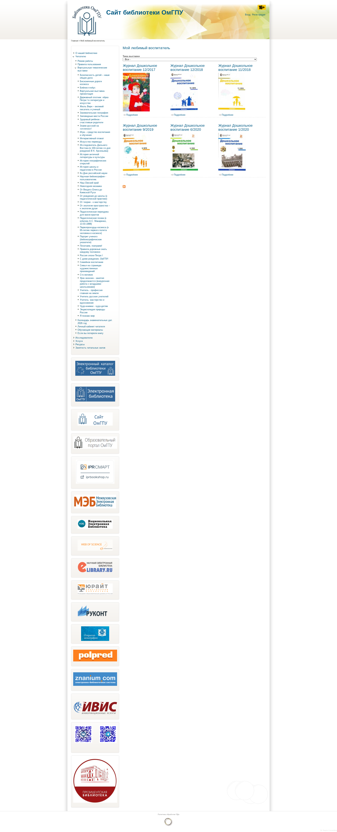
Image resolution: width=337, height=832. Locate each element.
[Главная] (87, 37)
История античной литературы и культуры (92, 156)
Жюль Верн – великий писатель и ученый (92, 108)
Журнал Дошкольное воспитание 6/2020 (187, 127)
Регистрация (258, 14)
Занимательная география (94, 112)
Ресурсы (80, 344)
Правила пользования (89, 64)
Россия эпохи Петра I (91, 255)
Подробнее (132, 115)
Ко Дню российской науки (93, 173)
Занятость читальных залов (90, 347)
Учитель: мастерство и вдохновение (92, 301)
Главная (74, 41)
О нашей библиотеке (86, 53)
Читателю (80, 56)
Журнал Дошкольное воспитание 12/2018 (187, 68)
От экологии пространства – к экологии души (95, 207)
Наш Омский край (89, 182)
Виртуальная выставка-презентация (92, 92)
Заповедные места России (94, 116)
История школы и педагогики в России (91, 168)
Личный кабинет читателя (91, 326)
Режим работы (85, 61)
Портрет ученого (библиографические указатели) (91, 239)
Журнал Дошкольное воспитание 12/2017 (140, 68)
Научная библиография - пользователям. (93, 178)
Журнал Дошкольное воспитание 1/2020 (235, 127)
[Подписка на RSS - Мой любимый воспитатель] (124, 187)
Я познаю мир (87, 315)
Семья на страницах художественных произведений (90, 268)
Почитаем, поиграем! (91, 245)
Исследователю (84, 337)
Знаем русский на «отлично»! (89, 127)
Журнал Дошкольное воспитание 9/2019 (140, 127)
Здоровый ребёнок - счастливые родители (91, 121)
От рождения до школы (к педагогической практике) (93, 197)
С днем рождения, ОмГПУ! (94, 258)
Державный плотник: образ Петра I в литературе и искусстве (94, 100)
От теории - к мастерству (93, 202)
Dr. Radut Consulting (328, 830)
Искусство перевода (91, 141)
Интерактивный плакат (92, 138)
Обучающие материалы (90, 330)
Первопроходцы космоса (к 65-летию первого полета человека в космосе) (94, 230)
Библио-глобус (87, 87)
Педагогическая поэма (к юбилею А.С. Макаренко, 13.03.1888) (93, 221)
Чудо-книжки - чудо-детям (94, 306)
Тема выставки (131, 56)
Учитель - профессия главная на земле (91, 291)
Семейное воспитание (91, 262)
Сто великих (86, 274)
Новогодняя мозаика (91, 186)
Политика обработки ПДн (168, 814)
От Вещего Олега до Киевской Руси (91, 191)
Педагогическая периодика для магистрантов (94, 213)
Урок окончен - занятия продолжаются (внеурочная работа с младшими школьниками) (94, 282)
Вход (247, 14)
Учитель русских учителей (94, 296)
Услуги (79, 341)
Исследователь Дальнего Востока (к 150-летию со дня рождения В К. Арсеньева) (95, 148)
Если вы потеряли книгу (90, 333)
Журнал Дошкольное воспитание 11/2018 (235, 68)
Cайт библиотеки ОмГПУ (144, 12)
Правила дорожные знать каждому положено (93, 250)
